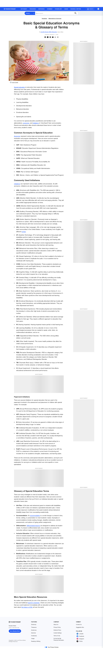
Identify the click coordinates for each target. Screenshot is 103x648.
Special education (19, 87)
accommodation (35, 515)
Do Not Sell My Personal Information (59, 639)
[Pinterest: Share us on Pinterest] (50, 37)
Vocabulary (44, 18)
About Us (56, 624)
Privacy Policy (57, 627)
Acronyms (17, 136)
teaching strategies (34, 603)
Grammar (33, 633)
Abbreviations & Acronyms (54, 18)
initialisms (36, 123)
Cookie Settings (58, 633)
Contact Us (79, 624)
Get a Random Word (15, 631)
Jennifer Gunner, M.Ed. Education (49, 32)
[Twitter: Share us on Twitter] (48, 37)
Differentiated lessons (33, 526)
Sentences (34, 630)
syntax (24, 232)
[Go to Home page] (10, 9)
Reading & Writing (35, 641)
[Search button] (76, 13)
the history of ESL (27, 607)
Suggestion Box (80, 627)
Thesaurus (34, 627)
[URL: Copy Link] (55, 37)
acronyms (26, 123)
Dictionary (33, 624)
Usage (32, 638)
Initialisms (17, 184)
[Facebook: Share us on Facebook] (45, 37)
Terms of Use (57, 635)
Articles (28, 13)
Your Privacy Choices (53, 647)
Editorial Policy (57, 630)
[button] (90, 8)
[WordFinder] (98, 9)
